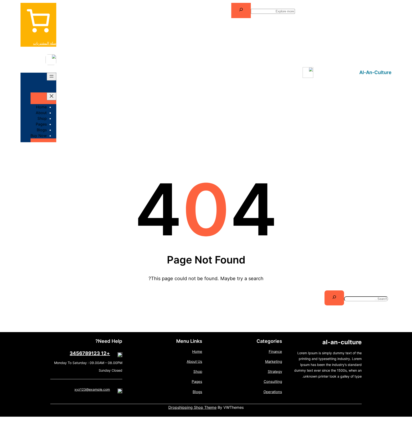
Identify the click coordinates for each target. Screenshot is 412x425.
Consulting (273, 381)
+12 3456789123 (90, 353)
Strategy (275, 371)
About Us (194, 361)
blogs (197, 392)
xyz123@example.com (92, 389)
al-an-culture (375, 72)
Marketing (273, 361)
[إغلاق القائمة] (51, 96)
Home (197, 351)
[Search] (241, 10)
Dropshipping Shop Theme (192, 407)
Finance (275, 351)
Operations (272, 392)
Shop (197, 371)
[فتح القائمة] (51, 77)
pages (197, 381)
